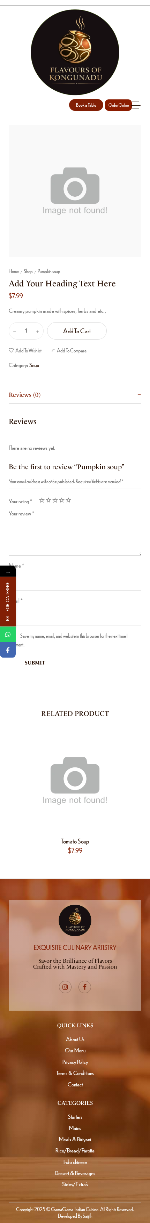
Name (16, 565)
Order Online (118, 105)
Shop (28, 271)
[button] (86, 105)
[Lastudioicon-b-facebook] (84, 987)
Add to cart (77, 331)
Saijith (87, 1216)
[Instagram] (65, 987)
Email (16, 600)
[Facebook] (8, 650)
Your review (21, 513)
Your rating (20, 501)
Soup (34, 364)
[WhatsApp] (8, 634)
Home (14, 271)
